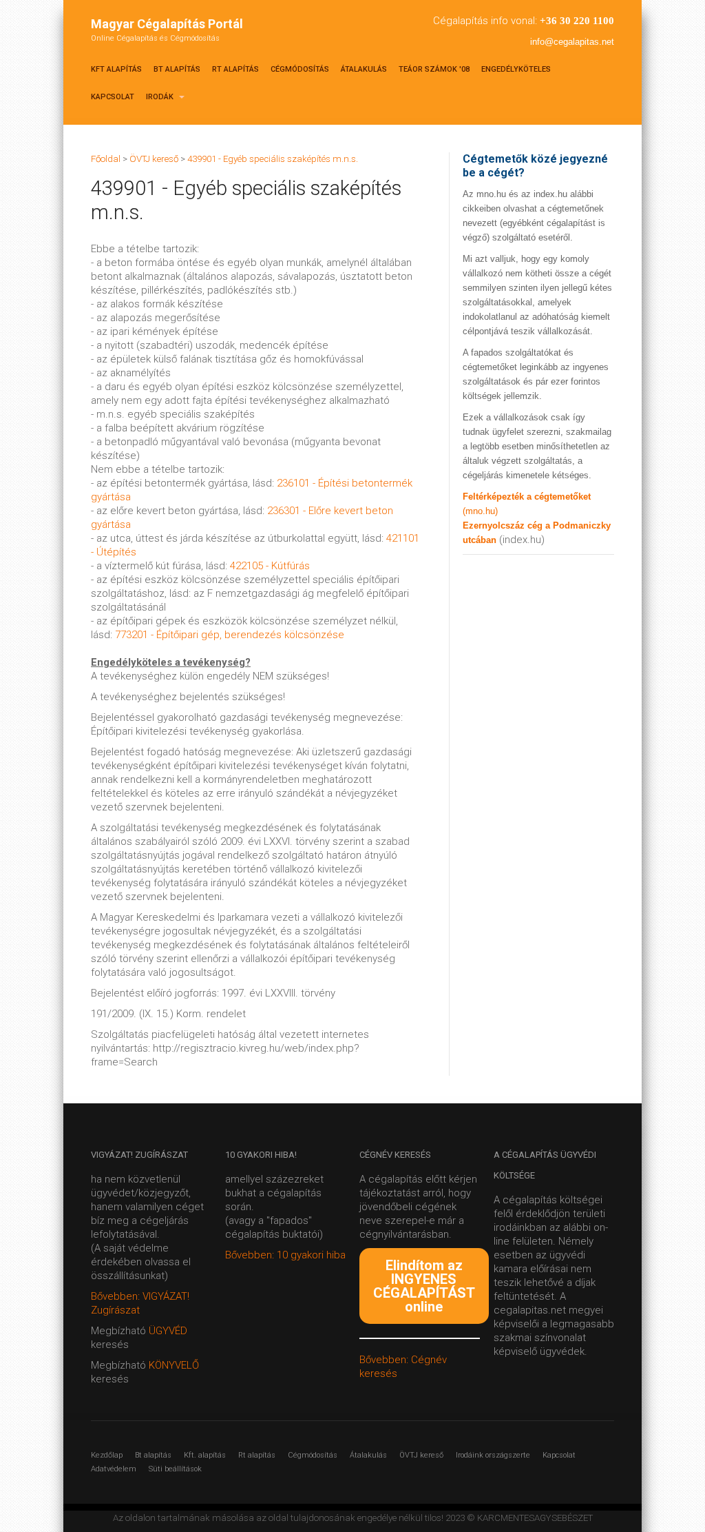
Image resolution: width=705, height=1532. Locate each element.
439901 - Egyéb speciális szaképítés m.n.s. (272, 159)
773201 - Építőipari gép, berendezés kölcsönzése (229, 635)
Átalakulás (364, 69)
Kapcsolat (112, 96)
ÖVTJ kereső (421, 1455)
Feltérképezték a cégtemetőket (527, 496)
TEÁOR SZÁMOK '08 (434, 69)
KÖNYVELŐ (174, 1365)
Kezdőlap (107, 1455)
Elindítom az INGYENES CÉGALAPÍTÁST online (424, 1286)
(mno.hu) (480, 511)
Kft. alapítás (205, 1455)
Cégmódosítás (300, 69)
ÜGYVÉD (168, 1331)
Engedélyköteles (516, 69)
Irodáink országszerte (493, 1455)
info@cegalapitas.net (572, 42)
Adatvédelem (113, 1468)
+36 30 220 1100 (577, 20)
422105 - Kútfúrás (270, 566)
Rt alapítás (235, 69)
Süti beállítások (175, 1468)
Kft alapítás (116, 69)
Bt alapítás (177, 69)
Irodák (161, 96)
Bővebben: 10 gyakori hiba (285, 1255)
